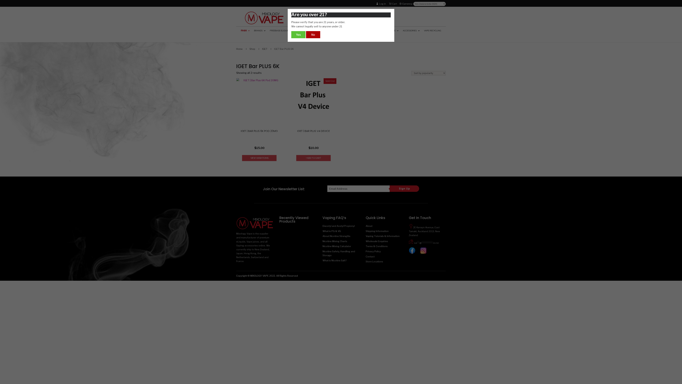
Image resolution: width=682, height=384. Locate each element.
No (313, 34)
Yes (298, 34)
